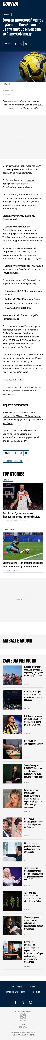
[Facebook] (16, 44)
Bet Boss (7, 329)
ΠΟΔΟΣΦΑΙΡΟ (9, 529)
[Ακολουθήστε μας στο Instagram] (30, 1002)
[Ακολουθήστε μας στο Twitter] (23, 1002)
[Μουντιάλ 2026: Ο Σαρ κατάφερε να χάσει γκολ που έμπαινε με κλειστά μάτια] (23, 546)
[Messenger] (26, 44)
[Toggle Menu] (42, 4)
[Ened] (23, 1027)
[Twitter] (21, 44)
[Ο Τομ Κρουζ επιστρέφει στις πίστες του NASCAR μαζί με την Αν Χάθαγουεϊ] (12, 827)
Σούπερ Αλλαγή (12, 226)
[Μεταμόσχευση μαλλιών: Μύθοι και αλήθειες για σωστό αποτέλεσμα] (12, 851)
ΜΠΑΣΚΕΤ (8, 480)
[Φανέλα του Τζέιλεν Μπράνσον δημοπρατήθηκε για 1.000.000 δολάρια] (23, 496)
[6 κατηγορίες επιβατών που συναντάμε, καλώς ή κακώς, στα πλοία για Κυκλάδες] (12, 700)
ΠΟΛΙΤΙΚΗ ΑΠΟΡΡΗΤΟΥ (15, 992)
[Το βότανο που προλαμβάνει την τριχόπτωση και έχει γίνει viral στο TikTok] (12, 901)
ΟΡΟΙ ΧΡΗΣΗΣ (16, 987)
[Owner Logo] (23, 1017)
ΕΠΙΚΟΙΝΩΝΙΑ (34, 992)
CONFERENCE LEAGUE (13, 461)
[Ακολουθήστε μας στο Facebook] (15, 1002)
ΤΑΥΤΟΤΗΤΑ (30, 987)
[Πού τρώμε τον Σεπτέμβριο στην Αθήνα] (12, 749)
